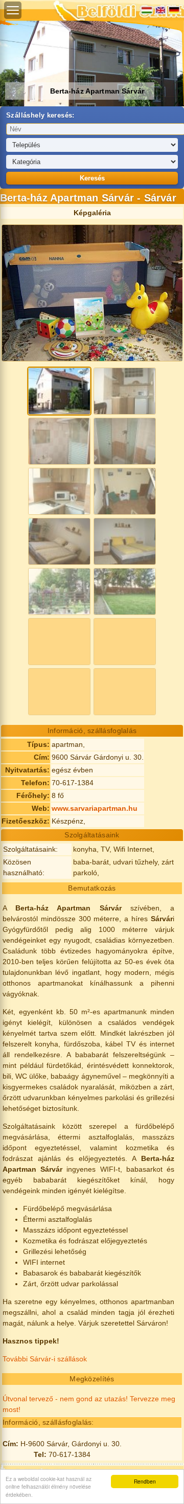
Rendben (145, 1481)
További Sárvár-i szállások (45, 1359)
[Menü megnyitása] (12, 10)
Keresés (92, 178)
